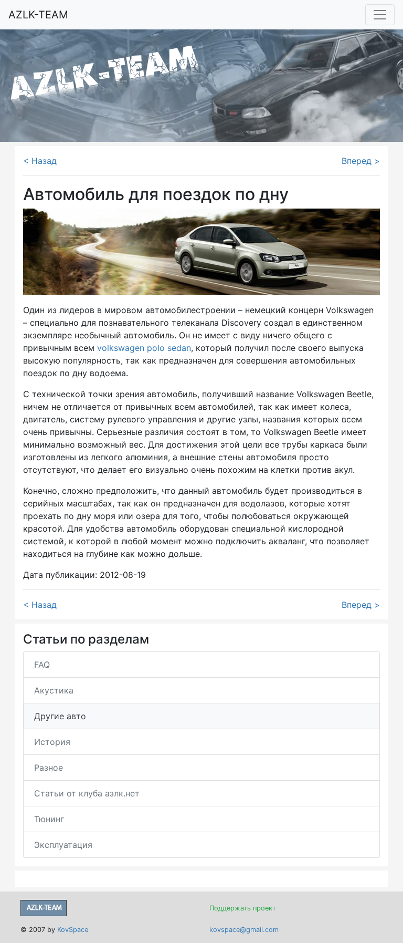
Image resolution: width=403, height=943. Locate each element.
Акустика (53, 690)
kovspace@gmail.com (244, 930)
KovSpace (72, 930)
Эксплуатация (63, 845)
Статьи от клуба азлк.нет (87, 793)
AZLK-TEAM (38, 14)
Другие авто (60, 716)
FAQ (42, 664)
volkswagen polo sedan (144, 348)
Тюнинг (49, 819)
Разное (48, 767)
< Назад (40, 161)
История (52, 742)
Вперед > (361, 161)
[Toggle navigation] (380, 14)
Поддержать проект (242, 908)
